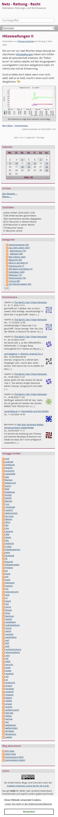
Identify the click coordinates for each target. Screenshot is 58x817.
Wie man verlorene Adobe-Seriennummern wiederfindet (24, 426)
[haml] (3, 579)
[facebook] (3, 555)
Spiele (8, 670)
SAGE (7, 661)
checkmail (10, 507)
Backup (8, 479)
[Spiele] (3, 670)
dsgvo (8, 537)
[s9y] (3, 658)
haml (7, 579)
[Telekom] (3, 694)
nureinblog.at (11, 411)
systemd (9, 691)
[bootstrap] (3, 492)
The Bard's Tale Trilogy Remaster (30, 302)
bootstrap (10, 492)
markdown (10, 622)
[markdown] (3, 622)
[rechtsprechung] (3, 649)
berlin (8, 485)
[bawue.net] (3, 482)
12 (29, 163)
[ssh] (3, 676)
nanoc (8, 631)
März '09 (28, 177)
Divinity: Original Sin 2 (32, 353)
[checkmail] (3, 507)
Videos (8, 715)
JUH (7, 604)
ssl (6, 679)
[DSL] (3, 540)
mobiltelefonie (12, 625)
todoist (8, 697)
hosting (9, 585)
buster (8, 495)
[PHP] (3, 643)
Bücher (8, 501)
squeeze (9, 673)
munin (8, 628)
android (9, 461)
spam (8, 667)
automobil (10, 473)
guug (7, 573)
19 (29, 166)
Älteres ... (7, 196)
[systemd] (3, 691)
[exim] (3, 552)
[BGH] (3, 488)
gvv (6, 576)
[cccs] (3, 504)
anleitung (10, 464)
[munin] (3, 628)
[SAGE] (3, 661)
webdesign (10, 725)
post (7, 646)
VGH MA (9, 712)
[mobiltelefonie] (3, 625)
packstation (11, 637)
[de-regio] (3, 516)
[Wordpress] (3, 734)
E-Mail (8, 546)
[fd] (3, 558)
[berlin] (3, 485)
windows (9, 731)
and (7, 458)
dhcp (7, 522)
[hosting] (3, 585)
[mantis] (3, 619)
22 (47, 166)
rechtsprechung (13, 649)
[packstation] (3, 637)
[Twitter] (3, 700)
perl (7, 640)
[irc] (3, 597)
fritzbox (9, 567)
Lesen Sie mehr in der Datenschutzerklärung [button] (28, 804)
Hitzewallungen (24, 54)
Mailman (9, 616)
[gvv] (3, 576)
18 (22, 166)
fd (6, 558)
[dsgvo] (3, 537)
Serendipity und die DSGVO (35, 411)
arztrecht (9, 470)
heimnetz (10, 582)
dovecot (9, 531)
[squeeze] (3, 673)
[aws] (3, 476)
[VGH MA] (3, 712)
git (6, 570)
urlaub (8, 703)
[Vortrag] (3, 719)
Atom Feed (10, 754)
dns (7, 528)
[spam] (3, 667)
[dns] (3, 528)
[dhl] (3, 525)
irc (6, 597)
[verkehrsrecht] (3, 709)
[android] (3, 461)
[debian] (3, 519)
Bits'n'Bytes (7, 125)
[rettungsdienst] (3, 652)
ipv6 (7, 594)
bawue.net (10, 482)
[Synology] (3, 688)
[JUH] (3, 604)
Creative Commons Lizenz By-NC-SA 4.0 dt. (28, 785)
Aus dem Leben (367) (19, 247)
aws (7, 476)
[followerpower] (3, 564)
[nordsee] (3, 634)
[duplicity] (3, 543)
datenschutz (11, 513)
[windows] (3, 731)
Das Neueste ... (9, 193)
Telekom (9, 694)
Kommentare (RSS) (14, 757)
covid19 (9, 510)
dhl (6, 525)
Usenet (8, 706)
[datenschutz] (3, 513)
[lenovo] (3, 610)
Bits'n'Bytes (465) (17, 256)
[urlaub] (3, 703)
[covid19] (3, 510)
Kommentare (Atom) (15, 760)
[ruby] (3, 655)
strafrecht (10, 682)
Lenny (8, 606)
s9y (6, 658)
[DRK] (3, 534)
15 (47, 163)
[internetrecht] (3, 591)
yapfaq (8, 737)
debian (8, 519)
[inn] (3, 588)
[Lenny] (3, 606)
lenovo (8, 610)
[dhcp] (3, 522)
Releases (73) (15, 275)
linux (7, 613)
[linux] (3, 613)
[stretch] (3, 685)
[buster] (3, 495)
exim (7, 552)
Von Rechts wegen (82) (20, 284)
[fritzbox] (3, 567)
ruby (7, 655)
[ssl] (3, 679)
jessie (8, 601)
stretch (8, 685)
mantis (8, 619)
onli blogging (10, 353)
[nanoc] (3, 631)
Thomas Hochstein (26, 41)
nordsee (9, 634)
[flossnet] (3, 561)
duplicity (9, 543)
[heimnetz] (3, 582)
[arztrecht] (3, 470)
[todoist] (3, 697)
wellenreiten (11, 728)
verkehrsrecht (12, 709)
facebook (9, 555)
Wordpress (10, 734)
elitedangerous (12, 549)
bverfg (8, 498)
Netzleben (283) (17, 272)
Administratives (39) (19, 244)
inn (6, 588)
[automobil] (3, 473)
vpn (7, 722)
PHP (7, 643)
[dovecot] (3, 531)
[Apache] (3, 467)
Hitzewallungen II (17, 36)
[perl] (3, 640)
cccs (7, 504)
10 (16, 163)
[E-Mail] (3, 546)
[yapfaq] (3, 737)
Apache (9, 467)
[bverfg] (3, 498)
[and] (3, 458)
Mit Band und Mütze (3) (20, 268)
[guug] (3, 573)
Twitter (8, 700)
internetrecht (11, 591)
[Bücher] (3, 501)
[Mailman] (3, 616)
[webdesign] (3, 725)
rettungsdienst (12, 652)
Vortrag (8, 719)
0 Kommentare (21, 125)
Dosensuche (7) (16, 266)
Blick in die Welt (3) (18, 262)
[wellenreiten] (3, 728)
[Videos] (3, 715)
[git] (3, 570)
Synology (9, 688)
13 (35, 163)
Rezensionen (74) (17, 278)
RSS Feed (9, 751)
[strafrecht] (3, 682)
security (9, 664)
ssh (7, 676)
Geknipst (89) (16, 253)
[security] (3, 664)
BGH (7, 488)
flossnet (9, 561)
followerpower (12, 564)
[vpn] (3, 722)
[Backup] (3, 479)
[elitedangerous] (3, 549)
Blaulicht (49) (15, 259)
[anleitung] (3, 464)
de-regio (9, 516)
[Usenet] (3, 706)
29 (47, 170)
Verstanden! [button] (29, 811)
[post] (3, 646)
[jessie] (3, 601)
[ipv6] (3, 594)
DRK (7, 534)
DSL (7, 540)
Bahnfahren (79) (18, 250)
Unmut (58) (14, 281)
